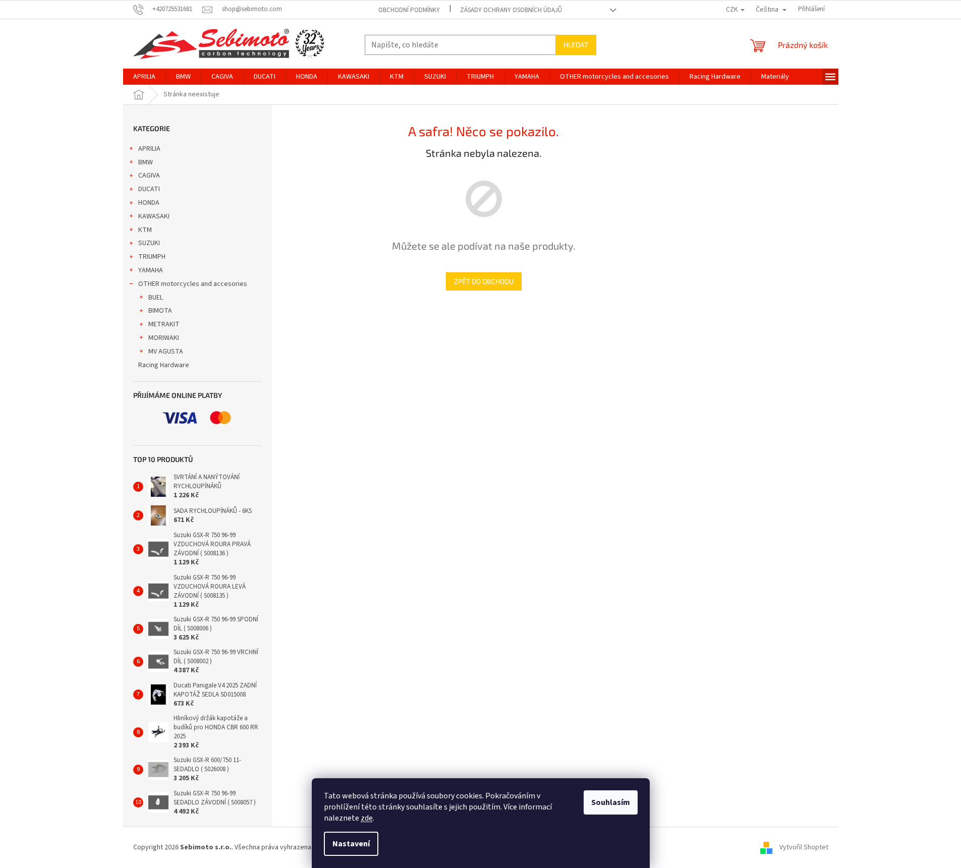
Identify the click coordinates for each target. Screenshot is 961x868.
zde (367, 818)
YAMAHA (150, 270)
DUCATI (149, 189)
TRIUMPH (151, 257)
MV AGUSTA (165, 351)
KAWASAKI (153, 216)
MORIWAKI (163, 338)
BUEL (155, 298)
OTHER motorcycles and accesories (192, 284)
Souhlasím (610, 802)
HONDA (148, 203)
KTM (145, 230)
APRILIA (149, 149)
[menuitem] (144, 77)
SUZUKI (149, 243)
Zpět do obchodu (484, 281)
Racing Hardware (163, 365)
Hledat (575, 44)
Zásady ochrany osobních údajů (511, 10)
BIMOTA (160, 311)
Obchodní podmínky (409, 10)
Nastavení (351, 843)
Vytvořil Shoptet (803, 847)
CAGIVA (149, 175)
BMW (145, 162)
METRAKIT (164, 324)
